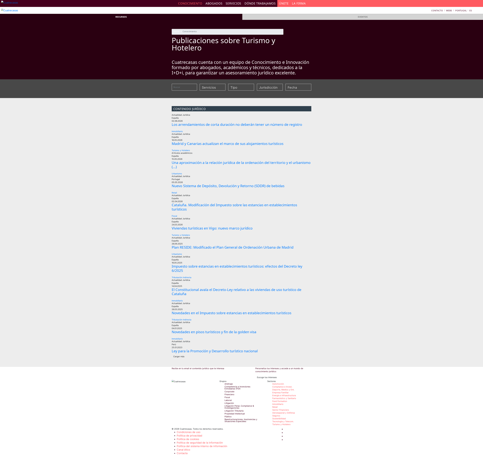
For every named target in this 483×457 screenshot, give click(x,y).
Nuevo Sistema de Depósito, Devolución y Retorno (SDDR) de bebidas (228, 185)
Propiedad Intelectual (235, 414)
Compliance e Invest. (282, 387)
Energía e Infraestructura (284, 395)
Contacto (437, 10)
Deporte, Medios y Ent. (283, 390)
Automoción (278, 384)
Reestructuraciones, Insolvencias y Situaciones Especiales (241, 420)
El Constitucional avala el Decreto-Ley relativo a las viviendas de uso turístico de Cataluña (236, 291)
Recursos (121, 17)
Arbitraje (229, 384)
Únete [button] (284, 3)
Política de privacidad (189, 435)
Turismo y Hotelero (181, 150)
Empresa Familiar (280, 393)
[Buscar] (195, 86)
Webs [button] (449, 10)
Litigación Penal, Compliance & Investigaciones (239, 407)
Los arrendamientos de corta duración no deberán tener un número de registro (237, 124)
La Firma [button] (299, 3)
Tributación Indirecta (181, 277)
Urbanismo (177, 173)
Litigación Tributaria (234, 411)
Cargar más (178, 356)
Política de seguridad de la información (200, 442)
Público (228, 417)
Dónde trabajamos (260, 3)
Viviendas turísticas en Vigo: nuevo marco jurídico (212, 228)
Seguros (276, 416)
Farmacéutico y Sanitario (284, 398)
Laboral (228, 400)
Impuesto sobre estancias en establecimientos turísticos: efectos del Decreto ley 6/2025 (237, 268)
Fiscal (174, 216)
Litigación (229, 403)
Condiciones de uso (188, 432)
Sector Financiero (280, 410)
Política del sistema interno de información (202, 446)
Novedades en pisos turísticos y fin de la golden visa (214, 331)
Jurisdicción (266, 87)
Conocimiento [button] (190, 3)
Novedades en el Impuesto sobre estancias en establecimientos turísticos (231, 312)
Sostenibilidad (279, 419)
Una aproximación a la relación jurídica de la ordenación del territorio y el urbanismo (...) (241, 164)
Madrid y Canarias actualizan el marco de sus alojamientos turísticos (227, 143)
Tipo (233, 87)
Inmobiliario (177, 131)
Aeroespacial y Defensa (283, 413)
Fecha (292, 87)
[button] (463, 11)
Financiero (229, 394)
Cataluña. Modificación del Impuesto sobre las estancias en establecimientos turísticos (234, 207)
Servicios (233, 3)
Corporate (229, 392)
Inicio (176, 31)
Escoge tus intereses (267, 377)
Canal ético (183, 449)
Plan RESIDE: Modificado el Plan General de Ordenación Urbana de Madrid (232, 247)
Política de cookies (188, 439)
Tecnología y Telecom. (283, 421)
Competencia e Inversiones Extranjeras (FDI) (237, 388)
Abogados (214, 3)
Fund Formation (279, 401)
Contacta (182, 453)
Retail (174, 192)
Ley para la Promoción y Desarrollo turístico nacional (215, 351)
